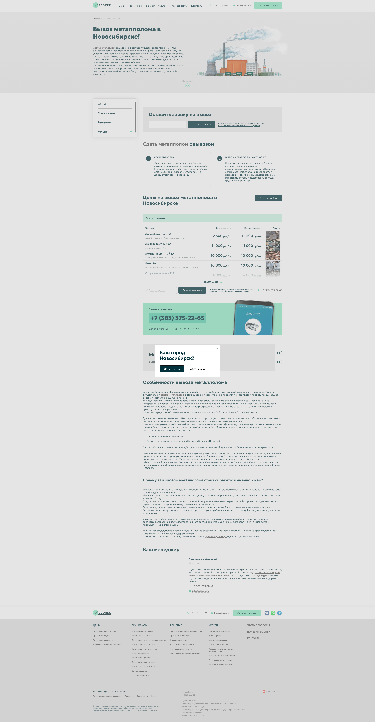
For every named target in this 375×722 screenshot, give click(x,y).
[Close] (217, 348)
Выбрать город (197, 368)
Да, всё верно (172, 368)
